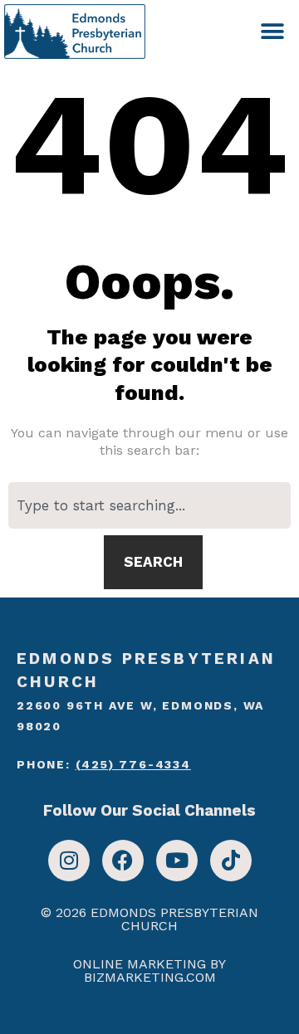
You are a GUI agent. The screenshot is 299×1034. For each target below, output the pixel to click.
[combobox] (149, 505)
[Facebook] (123, 860)
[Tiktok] (231, 860)
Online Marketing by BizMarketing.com (149, 970)
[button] (272, 31)
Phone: (104, 764)
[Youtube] (177, 860)
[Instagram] (69, 860)
